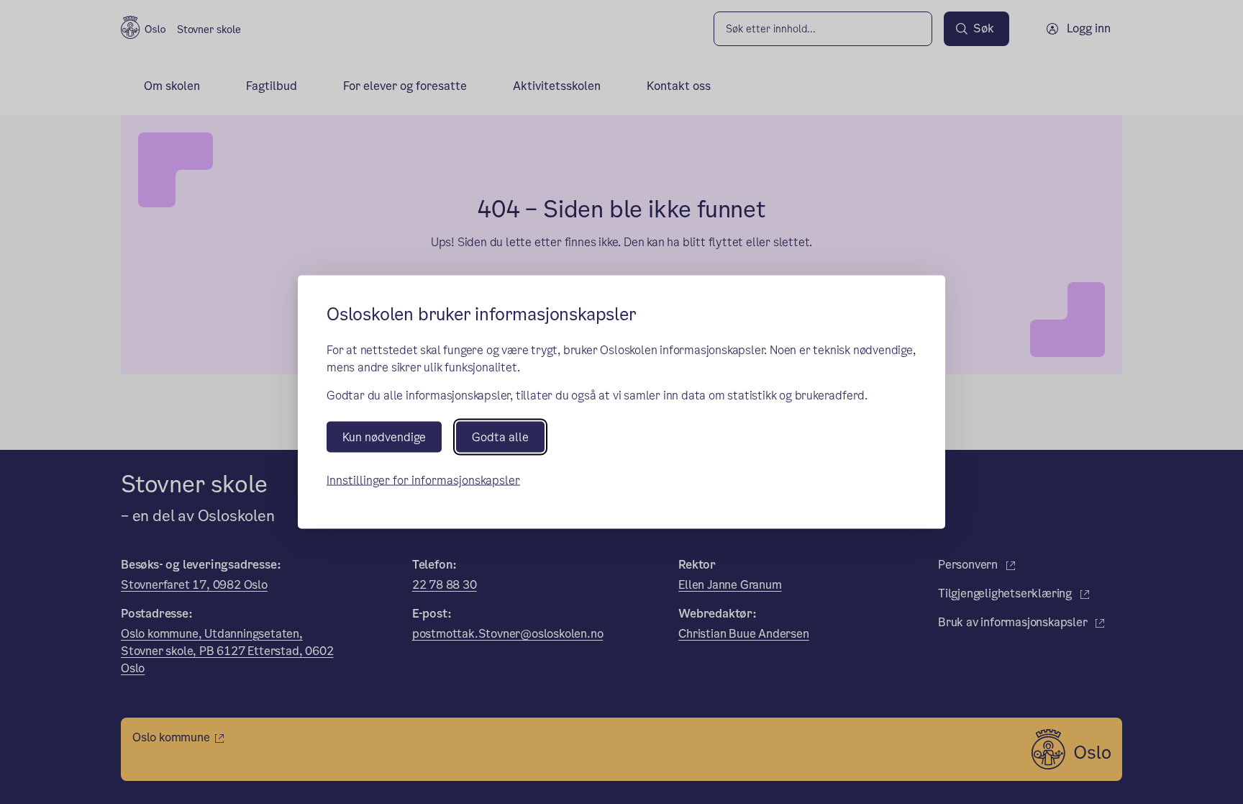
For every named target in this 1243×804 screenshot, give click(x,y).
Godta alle (500, 437)
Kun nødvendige (384, 437)
